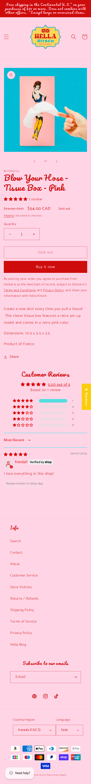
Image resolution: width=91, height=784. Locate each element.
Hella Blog (18, 645)
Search (15, 541)
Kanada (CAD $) (29, 730)
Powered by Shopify (57, 775)
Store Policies (21, 587)
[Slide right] (56, 161)
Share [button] (14, 357)
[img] (16, 454)
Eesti (64, 730)
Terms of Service (23, 622)
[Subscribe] (75, 677)
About (15, 564)
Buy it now (45, 267)
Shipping (9, 216)
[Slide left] (34, 161)
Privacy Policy (21, 633)
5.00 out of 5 (59, 384)
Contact (16, 553)
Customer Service (24, 576)
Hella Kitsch (39, 775)
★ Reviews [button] (86, 397)
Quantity (10, 224)
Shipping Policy (22, 610)
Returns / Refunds (24, 599)
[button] (6, 36)
